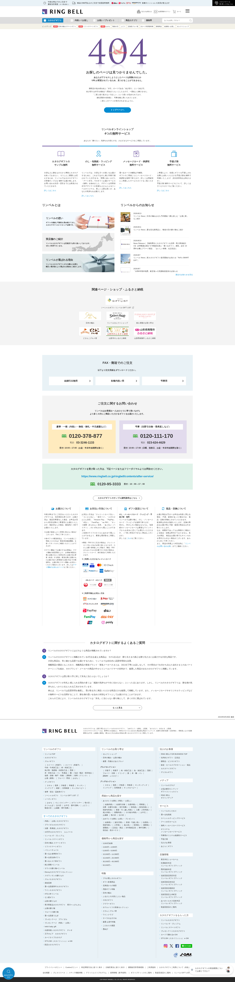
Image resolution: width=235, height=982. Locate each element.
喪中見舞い (123, 807)
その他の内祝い (132, 812)
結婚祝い (108, 822)
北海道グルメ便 (133, 26)
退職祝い (106, 828)
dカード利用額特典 (147, 26)
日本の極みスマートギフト (65, 26)
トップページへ (117, 110)
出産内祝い (132, 804)
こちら (128, 538)
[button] (228, 969)
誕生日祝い (119, 822)
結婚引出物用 (71, 381)
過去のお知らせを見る (184, 275)
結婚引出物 (120, 804)
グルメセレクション (108, 767)
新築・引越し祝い (133, 822)
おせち (105, 26)
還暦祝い (146, 825)
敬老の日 (115, 26)
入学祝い (117, 825)
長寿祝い (137, 825)
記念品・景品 (117, 828)
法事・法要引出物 (110, 807)
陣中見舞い (143, 828)
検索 (190, 20)
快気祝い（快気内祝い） (140, 807)
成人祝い (127, 825)
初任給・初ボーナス (110, 830)
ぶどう (123, 26)
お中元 (143, 812)
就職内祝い (118, 812)
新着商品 (159, 26)
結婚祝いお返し (169, 26)
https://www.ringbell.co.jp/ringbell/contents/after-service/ (117, 476)
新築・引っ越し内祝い (124, 810)
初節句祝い (107, 825)
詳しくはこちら (50, 190)
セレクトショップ (183, 26)
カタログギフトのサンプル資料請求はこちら (117, 498)
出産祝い (146, 822)
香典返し (142, 804)
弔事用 (164, 381)
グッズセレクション (108, 781)
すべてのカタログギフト (55, 816)
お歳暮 (105, 815)
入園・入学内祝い (143, 810)
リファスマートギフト (88, 26)
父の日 (121, 815)
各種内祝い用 (117, 381)
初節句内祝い (108, 810)
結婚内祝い (109, 804)
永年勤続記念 (131, 828)
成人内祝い (107, 812)
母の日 (113, 815)
